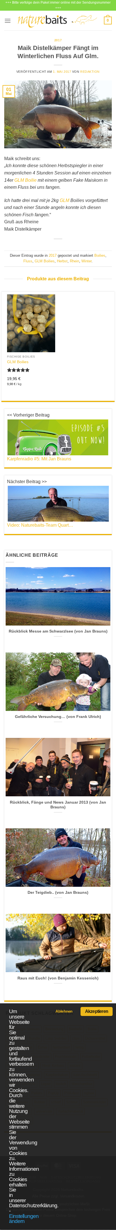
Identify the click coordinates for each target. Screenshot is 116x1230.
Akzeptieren (96, 1011)
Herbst (62, 261)
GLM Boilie (25, 180)
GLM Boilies (45, 261)
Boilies (99, 255)
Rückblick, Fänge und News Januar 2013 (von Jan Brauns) (58, 805)
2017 (58, 40)
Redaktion (90, 71)
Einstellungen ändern (24, 1218)
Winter (86, 261)
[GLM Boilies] (31, 323)
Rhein (74, 261)
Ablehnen (63, 1011)
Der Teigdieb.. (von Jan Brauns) (58, 892)
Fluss (27, 261)
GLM (64, 200)
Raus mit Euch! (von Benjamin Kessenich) (58, 978)
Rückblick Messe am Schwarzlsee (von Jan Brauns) (58, 631)
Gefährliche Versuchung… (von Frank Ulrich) (58, 717)
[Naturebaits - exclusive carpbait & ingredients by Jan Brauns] (57, 20)
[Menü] (7, 21)
